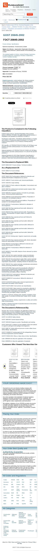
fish (23, 80)
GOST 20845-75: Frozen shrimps (11, 170)
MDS (4, 503)
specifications (28, 81)
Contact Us (24, 542)
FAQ (9, 542)
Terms (34, 9)
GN (4, 487)
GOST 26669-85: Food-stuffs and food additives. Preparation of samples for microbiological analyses (18, 201)
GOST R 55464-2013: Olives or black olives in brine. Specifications (19, 336)
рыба (21, 87)
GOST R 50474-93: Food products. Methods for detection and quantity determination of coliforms (18, 275)
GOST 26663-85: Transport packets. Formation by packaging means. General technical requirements (18, 193)
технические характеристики (25, 88)
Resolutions (25, 490)
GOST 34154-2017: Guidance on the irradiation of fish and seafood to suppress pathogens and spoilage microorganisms (19, 325)
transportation (23, 83)
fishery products (29, 80)
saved (6, 22)
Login (5, 20)
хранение (22, 89)
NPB (12, 500)
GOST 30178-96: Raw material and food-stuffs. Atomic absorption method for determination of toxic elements (19, 240)
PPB (17, 503)
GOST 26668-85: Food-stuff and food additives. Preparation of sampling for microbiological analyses (18, 197)
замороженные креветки (20, 85)
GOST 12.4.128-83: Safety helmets (11, 317)
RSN (23, 497)
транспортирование (8, 89)
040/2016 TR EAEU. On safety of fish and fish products (21, 135)
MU (12, 495)
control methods (18, 80)
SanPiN (24, 503)
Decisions (6, 482)
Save (29, 103)
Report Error (28, 98)
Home (7, 9)
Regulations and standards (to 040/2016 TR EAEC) (21, 28)
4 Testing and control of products (17, 140)
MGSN (13, 479)
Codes (5, 479)
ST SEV (31, 490)
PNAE (18, 495)
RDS (23, 487)
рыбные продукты (28, 87)
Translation (13, 9)
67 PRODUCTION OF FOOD (18, 145)
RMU (23, 493)
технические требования (9, 88)
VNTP (35, 482)
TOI (31, 497)
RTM (23, 500)
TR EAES (31, 500)
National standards (7, 150)
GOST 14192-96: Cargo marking (10, 182)
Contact (14, 11)
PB (17, 493)
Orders (18, 484)
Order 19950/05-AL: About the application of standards (16, 341)
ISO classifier (5, 145)
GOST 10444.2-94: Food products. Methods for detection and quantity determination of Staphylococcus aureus (18, 177)
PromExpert (5, 138)
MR (12, 484)
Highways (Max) (14, 515)
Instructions (6, 493)
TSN (31, 503)
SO (30, 484)
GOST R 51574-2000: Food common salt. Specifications (16, 286)
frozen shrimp (6, 81)
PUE (23, 482)
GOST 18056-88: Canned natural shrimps (13, 319)
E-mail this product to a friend (12, 98)
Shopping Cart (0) (22, 19)
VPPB (35, 484)
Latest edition (5, 156)
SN (30, 482)
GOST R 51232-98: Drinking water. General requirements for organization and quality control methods (18, 282)
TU (35, 479)
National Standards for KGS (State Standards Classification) (17, 155)
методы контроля (14, 87)
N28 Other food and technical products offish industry (22, 158)
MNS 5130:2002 (25, 359)
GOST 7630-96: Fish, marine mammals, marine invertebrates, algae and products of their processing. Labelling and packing (18, 256)
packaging (21, 81)
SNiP (31, 479)
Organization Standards (22, 531)
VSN (35, 490)
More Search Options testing (30, 17)
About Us (8, 11)
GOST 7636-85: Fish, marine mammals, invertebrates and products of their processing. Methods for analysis (19, 265)
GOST (5, 490)
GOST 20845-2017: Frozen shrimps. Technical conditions (17, 165)
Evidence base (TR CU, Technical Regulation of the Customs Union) (6, 531)
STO (31, 493)
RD (23, 484)
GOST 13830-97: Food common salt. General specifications (17, 180)
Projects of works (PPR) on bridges (30, 522)
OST (17, 487)
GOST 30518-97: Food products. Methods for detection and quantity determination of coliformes (17, 244)
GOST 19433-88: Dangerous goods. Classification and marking (18, 322)
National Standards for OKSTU (22, 522)
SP (30, 487)
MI (12, 482)
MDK (4, 500)
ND (12, 497)
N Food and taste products (17, 156)
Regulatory (20, 9)
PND (17, 497)
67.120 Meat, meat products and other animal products (19, 146)
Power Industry (30, 515)
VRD (35, 487)
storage (5, 83)
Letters (5, 497)
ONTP (18, 482)
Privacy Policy (32, 542)
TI (30, 495)
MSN (12, 487)
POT (17, 500)
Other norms (18, 490)
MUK (12, 493)
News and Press (16, 542)
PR (23, 479)
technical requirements (13, 83)
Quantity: (5, 93)
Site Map (19, 543)
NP (12, 503)
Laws (4, 495)
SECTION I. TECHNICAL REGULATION (20, 138)
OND (17, 479)
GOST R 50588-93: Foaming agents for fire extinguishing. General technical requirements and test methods (19, 333)
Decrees (5, 484)
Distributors (28, 9)
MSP (12, 490)
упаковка (16, 89)
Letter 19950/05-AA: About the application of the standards (17, 338)
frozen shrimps (14, 81)
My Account (12, 20)
